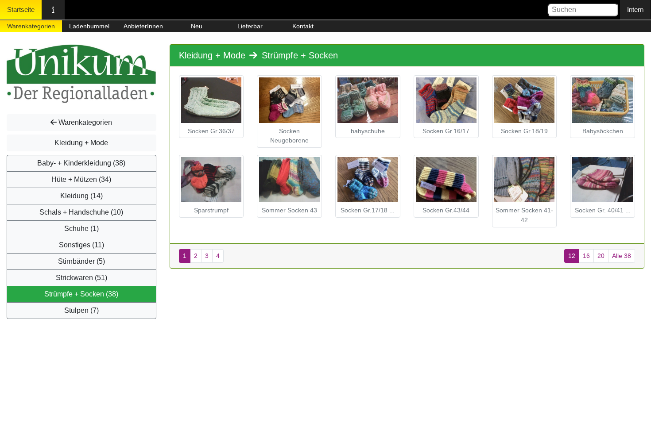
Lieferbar (250, 26)
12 (571, 255)
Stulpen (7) (81, 310)
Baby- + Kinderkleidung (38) (81, 163)
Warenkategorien (31, 26)
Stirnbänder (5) (81, 261)
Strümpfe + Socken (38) (81, 294)
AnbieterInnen (143, 26)
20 (600, 255)
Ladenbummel (89, 26)
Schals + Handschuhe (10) (81, 212)
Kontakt (303, 26)
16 (586, 255)
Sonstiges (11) (81, 245)
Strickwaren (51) (81, 277)
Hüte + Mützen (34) (81, 179)
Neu (196, 26)
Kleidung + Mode (81, 142)
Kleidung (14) (81, 196)
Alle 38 (621, 255)
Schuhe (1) (81, 228)
